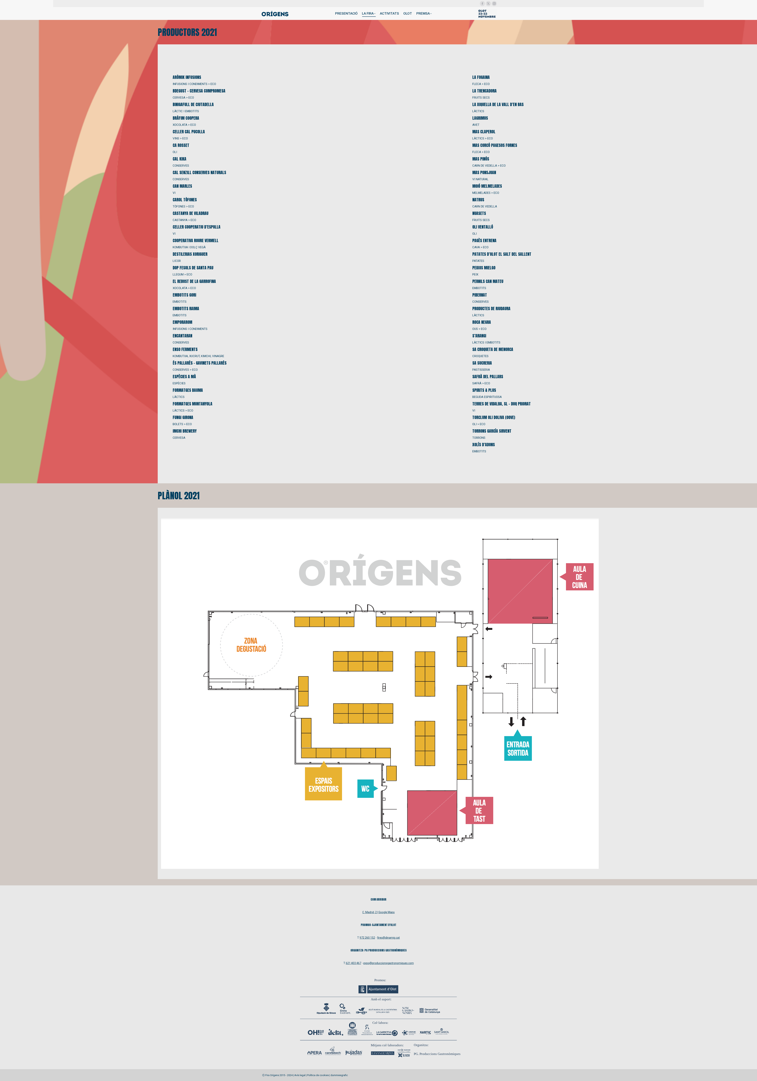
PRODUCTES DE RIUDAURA (491, 308)
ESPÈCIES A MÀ (184, 376)
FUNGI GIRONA (183, 417)
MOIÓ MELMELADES (487, 186)
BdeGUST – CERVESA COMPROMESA (199, 91)
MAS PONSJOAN (484, 172)
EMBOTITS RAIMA (186, 308)
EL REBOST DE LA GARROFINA (194, 281)
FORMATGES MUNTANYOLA (192, 404)
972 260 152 (367, 937)
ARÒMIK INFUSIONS (187, 77)
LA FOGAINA (481, 77)
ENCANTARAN (182, 336)
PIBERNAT (479, 295)
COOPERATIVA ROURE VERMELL (195, 240)
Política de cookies (318, 1075)
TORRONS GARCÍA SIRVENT (491, 431)
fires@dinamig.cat (388, 937)
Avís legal (299, 1075)
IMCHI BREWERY (185, 431)
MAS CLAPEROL (483, 132)
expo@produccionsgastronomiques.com (388, 963)
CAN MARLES (182, 186)
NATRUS (478, 200)
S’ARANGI (479, 336)
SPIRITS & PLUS (484, 390)
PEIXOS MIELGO (483, 268)
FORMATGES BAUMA (188, 390)
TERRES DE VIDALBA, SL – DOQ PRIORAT (501, 404)
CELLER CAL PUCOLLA (189, 132)
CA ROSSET (181, 145)
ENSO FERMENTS (185, 349)
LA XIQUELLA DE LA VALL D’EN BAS (498, 104)
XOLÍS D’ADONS (483, 445)
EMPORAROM (182, 322)
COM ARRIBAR (378, 899)
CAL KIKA (179, 159)
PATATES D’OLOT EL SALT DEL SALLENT (501, 254)
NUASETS (479, 213)
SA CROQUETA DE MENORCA (492, 349)
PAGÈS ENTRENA (484, 240)
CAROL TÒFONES (185, 200)
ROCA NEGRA (481, 322)
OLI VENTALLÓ (482, 227)
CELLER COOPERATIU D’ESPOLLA (196, 227)
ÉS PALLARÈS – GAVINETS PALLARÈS (200, 363)
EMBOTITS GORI (184, 295)
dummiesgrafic (339, 1075)
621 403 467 (353, 963)
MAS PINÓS (480, 159)
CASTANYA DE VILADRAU (190, 213)
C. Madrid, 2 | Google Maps (378, 912)
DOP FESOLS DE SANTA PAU (193, 268)
